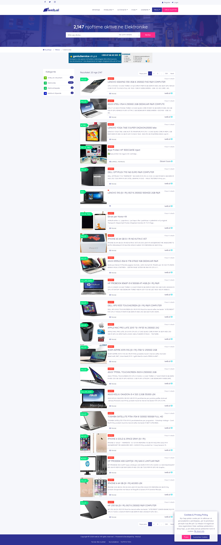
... (161, 73)
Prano (186, 537)
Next (172, 73)
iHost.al (138, 537)
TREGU (156, 10)
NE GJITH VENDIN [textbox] (125, 35)
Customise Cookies (200, 537)
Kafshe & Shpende (54, 93)
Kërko (148, 35)
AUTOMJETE (122, 10)
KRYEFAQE (96, 10)
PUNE (134, 10)
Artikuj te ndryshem (54, 78)
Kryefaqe (47, 50)
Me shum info (199, 531)
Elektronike (51, 83)
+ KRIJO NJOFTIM (170, 10)
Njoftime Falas (126, 542)
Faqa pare (143, 73)
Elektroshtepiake (53, 88)
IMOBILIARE (108, 10)
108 (166, 73)
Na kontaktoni (114, 542)
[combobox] (129, 35)
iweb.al (96, 537)
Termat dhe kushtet (98, 542)
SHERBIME (145, 10)
